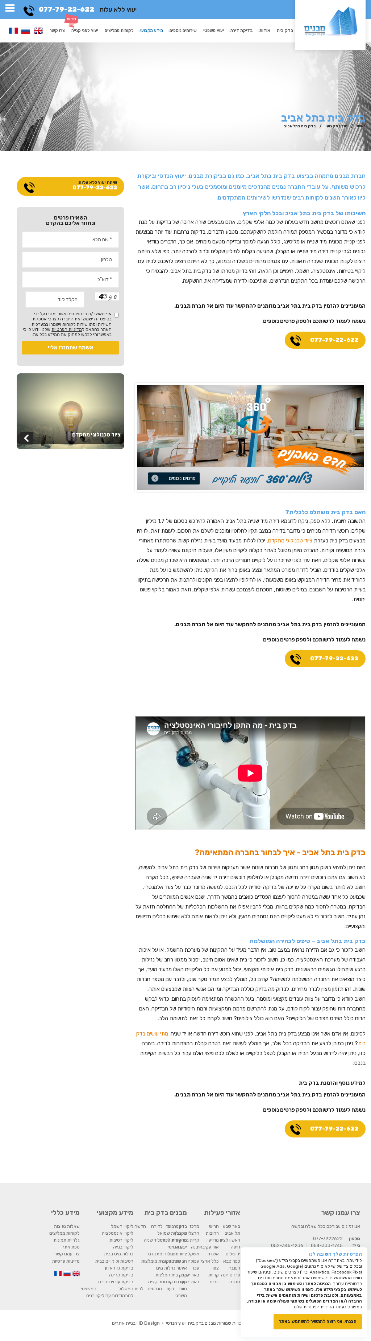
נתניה (176, 1247)
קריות (213, 1275)
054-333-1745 (327, 1245)
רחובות (212, 1233)
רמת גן (174, 1253)
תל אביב (232, 1233)
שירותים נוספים (183, 30)
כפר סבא (231, 1261)
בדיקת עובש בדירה (115, 1281)
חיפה (235, 1247)
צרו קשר (57, 30)
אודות (264, 30)
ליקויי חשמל (122, 1226)
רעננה (234, 1268)
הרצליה (192, 1233)
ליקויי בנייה (123, 1247)
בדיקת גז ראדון (119, 1268)
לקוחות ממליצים (119, 30)
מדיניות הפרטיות (66, 329)
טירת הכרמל (169, 1240)
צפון (215, 1268)
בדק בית (285, 30)
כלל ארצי (210, 1261)
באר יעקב (190, 1275)
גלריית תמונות (67, 1240)
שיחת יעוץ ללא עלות (94, 185)
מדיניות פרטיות (66, 1261)
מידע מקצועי (151, 30)
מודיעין (213, 1240)
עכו (196, 1268)
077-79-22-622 (66, 9)
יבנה (195, 1247)
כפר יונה (173, 1226)
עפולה (193, 1261)
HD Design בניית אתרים (136, 1323)
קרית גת (191, 1240)
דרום (214, 1281)
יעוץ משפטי (213, 30)
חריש (214, 1226)
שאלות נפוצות (67, 1226)
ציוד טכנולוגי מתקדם (290, 540)
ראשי (361, 126)
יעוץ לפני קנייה (84, 30)
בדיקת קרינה (121, 1275)
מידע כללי (65, 1213)
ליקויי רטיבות (121, 1240)
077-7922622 (328, 1238)
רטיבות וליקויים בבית (114, 1261)
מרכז (194, 1226)
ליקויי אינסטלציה (117, 1233)
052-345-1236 (287, 1245)
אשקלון (192, 1253)
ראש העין (190, 1281)
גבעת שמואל (169, 1233)
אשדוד (213, 1253)
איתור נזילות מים (171, 1268)
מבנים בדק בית (165, 1213)
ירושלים (233, 1253)
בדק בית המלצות (171, 1275)
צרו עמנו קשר (67, 1253)
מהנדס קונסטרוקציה (167, 1281)
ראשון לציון (230, 1240)
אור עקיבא (209, 1247)
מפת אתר (71, 1247)
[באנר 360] (250, 437)
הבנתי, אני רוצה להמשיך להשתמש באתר (318, 1321)
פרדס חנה (230, 1275)
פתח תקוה (171, 1261)
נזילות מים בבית (118, 1253)
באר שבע (231, 1226)
